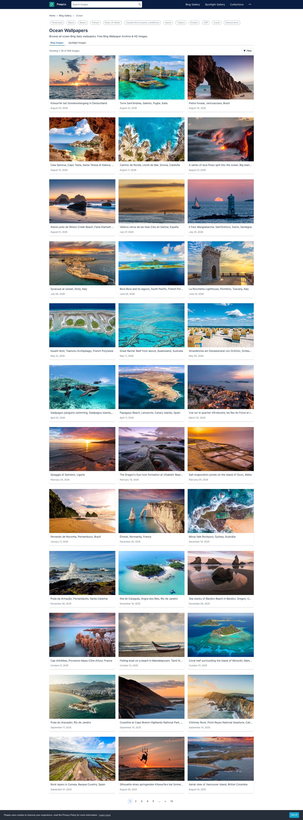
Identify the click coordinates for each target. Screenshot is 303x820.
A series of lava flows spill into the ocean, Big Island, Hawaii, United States (220, 165)
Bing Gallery (193, 4)
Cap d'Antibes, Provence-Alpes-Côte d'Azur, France (81, 660)
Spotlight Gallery (215, 4)
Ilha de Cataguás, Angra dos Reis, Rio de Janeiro (149, 598)
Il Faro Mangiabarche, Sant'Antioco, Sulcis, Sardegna (220, 226)
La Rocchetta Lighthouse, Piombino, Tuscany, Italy (219, 288)
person (95, 22)
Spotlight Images (77, 42)
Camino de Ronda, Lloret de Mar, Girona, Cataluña (150, 165)
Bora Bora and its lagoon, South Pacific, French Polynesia (151, 288)
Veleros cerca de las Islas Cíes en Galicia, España (149, 226)
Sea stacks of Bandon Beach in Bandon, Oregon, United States (220, 598)
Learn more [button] (105, 815)
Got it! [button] (294, 815)
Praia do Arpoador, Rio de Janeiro (70, 722)
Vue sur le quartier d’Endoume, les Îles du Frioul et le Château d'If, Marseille (220, 412)
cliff (206, 22)
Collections (237, 4)
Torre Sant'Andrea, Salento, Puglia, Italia (143, 103)
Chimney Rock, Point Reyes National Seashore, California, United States (220, 722)
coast (217, 22)
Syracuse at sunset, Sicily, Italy (68, 288)
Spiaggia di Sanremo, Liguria (67, 474)
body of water (112, 22)
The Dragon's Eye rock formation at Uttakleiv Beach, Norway (151, 474)
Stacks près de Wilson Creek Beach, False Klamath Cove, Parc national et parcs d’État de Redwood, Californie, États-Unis (82, 226)
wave (71, 22)
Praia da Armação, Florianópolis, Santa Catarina (79, 598)
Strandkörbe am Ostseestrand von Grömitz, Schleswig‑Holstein (220, 350)
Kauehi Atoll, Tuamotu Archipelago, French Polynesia (81, 350)
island (168, 22)
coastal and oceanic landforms (142, 22)
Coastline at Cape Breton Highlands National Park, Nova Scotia (151, 722)
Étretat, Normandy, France (135, 536)
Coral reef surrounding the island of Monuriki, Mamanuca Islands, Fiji (220, 660)
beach (83, 22)
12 (171, 801)
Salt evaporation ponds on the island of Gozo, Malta (220, 474)
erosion (194, 22)
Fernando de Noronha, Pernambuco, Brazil (75, 536)
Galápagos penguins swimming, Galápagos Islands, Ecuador (82, 412)
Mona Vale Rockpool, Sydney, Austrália (212, 536)
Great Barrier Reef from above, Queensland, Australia (151, 350)
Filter (249, 50)
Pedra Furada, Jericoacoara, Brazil (209, 103)
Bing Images (56, 42)
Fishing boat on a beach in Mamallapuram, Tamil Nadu (151, 660)
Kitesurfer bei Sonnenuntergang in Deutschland (78, 103)
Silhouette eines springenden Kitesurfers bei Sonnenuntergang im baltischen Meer (151, 784)
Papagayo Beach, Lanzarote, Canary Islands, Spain (150, 412)
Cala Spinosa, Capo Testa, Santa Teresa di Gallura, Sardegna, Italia (82, 165)
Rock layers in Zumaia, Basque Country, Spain (77, 784)
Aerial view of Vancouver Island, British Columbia (218, 784)
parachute (57, 22)
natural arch (232, 22)
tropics (181, 22)
